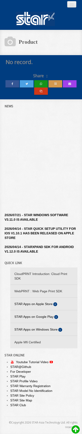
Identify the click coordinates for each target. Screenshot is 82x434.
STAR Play (18, 376)
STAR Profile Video (24, 381)
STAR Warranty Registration (30, 386)
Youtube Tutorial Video (32, 362)
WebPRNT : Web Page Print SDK (38, 291)
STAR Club (18, 405)
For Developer (20, 371)
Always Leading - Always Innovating (35, 19)
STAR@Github (20, 367)
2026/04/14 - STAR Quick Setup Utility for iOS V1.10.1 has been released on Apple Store (40, 231)
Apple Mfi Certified (27, 342)
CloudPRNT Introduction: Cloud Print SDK (40, 276)
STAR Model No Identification (31, 391)
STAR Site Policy (22, 395)
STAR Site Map (21, 400)
